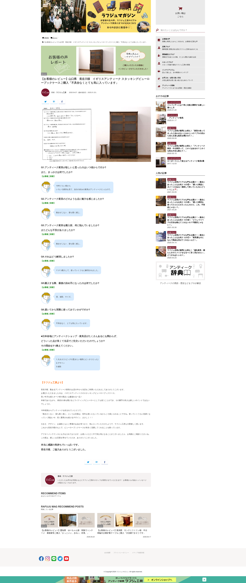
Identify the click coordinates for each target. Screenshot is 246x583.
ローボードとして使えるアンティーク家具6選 (185, 161)
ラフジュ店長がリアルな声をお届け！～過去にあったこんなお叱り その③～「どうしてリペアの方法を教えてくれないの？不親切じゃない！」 (186, 221)
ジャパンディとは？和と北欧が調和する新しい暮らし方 (186, 106)
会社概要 (107, 552)
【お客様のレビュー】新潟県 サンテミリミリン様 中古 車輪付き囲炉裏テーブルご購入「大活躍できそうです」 (123, 531)
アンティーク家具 (176, 117)
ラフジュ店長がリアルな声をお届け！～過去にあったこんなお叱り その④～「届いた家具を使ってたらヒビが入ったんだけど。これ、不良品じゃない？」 (186, 203)
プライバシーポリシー (121, 552)
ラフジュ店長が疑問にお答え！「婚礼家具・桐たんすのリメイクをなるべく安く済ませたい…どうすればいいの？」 (186, 252)
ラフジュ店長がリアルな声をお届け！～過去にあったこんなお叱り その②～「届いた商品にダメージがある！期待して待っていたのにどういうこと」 (186, 186)
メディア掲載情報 (138, 552)
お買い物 (180, 15)
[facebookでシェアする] (62, 101)
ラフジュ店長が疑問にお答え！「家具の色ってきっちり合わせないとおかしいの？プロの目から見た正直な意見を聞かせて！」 (186, 133)
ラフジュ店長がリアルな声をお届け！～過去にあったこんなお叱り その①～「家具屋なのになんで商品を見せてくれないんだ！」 (186, 237)
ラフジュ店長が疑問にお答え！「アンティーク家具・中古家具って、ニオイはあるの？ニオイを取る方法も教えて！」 (186, 148)
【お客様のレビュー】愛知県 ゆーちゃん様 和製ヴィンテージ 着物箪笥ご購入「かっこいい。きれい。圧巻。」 (67, 531)
